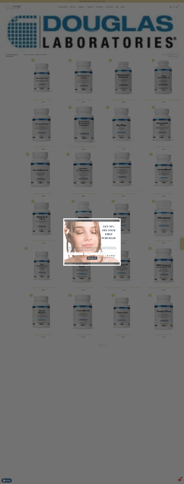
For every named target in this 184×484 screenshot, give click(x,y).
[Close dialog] (119, 219)
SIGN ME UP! (92, 258)
